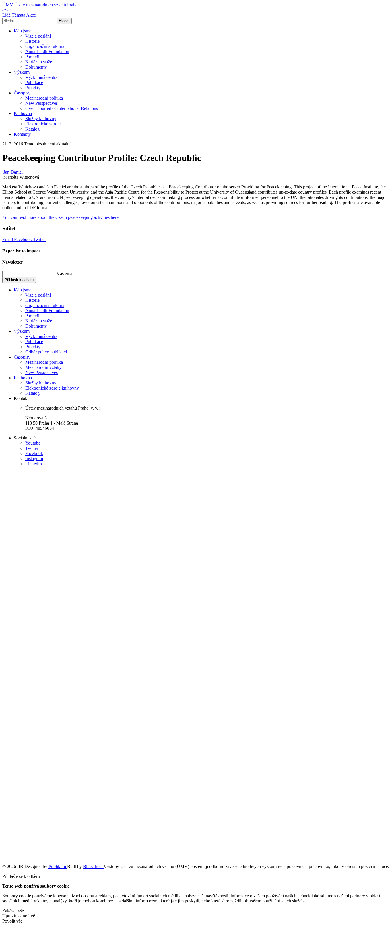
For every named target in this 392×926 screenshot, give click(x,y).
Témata (18, 15)
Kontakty (22, 134)
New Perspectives (41, 103)
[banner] (39, 4)
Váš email (66, 273)
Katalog (32, 129)
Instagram (34, 458)
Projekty (32, 87)
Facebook (23, 239)
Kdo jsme (22, 30)
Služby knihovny (40, 118)
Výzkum (22, 72)
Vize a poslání (38, 36)
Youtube (32, 443)
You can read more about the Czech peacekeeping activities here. (61, 217)
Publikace (34, 82)
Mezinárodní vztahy (43, 367)
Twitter (39, 239)
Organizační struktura (44, 46)
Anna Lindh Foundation (47, 51)
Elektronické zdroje (43, 123)
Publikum (57, 866)
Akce (31, 15)
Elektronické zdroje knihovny (52, 388)
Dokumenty (36, 67)
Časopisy (22, 92)
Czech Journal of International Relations (61, 108)
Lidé (6, 15)
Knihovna (23, 113)
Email (8, 239)
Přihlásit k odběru (19, 280)
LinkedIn (33, 463)
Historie (32, 41)
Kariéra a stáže (38, 61)
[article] (12, 172)
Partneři (32, 56)
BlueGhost (93, 866)
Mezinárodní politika (44, 98)
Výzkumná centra (41, 77)
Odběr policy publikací (46, 351)
